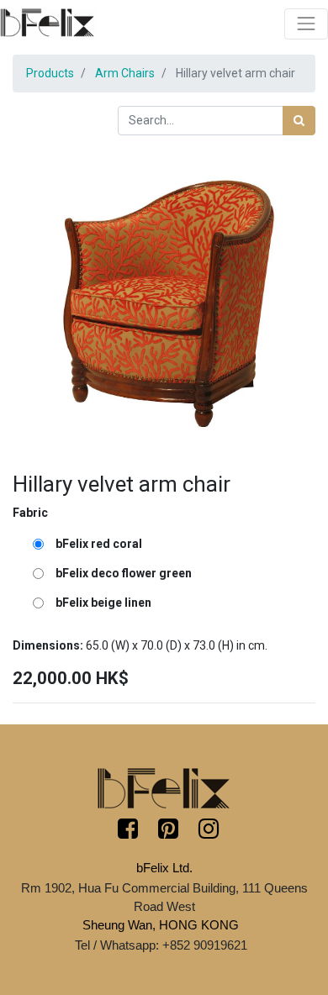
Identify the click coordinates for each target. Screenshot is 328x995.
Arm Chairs (125, 73)
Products (50, 73)
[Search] (299, 120)
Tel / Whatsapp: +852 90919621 (161, 945)
